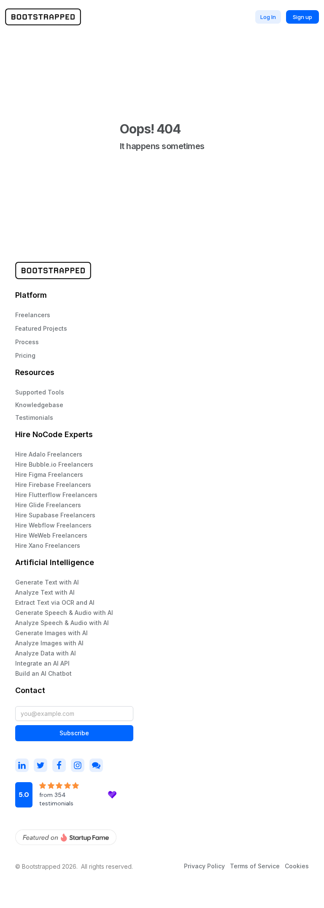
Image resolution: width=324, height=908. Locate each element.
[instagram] (22, 765)
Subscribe (74, 733)
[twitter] (40, 765)
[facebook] (59, 765)
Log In (268, 17)
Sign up (302, 17)
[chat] (96, 765)
